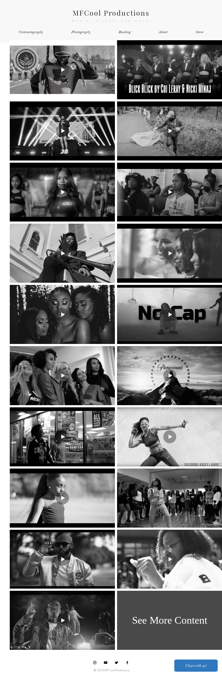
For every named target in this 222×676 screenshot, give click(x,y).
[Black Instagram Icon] (95, 662)
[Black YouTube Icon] (105, 662)
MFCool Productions (111, 12)
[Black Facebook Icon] (127, 662)
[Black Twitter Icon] (116, 662)
